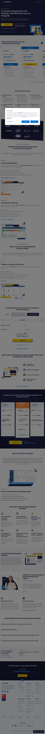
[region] (22, 116)
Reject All (25, 121)
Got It (34, 121)
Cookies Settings (10, 121)
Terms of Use (20, 112)
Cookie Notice (9, 118)
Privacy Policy (24, 116)
